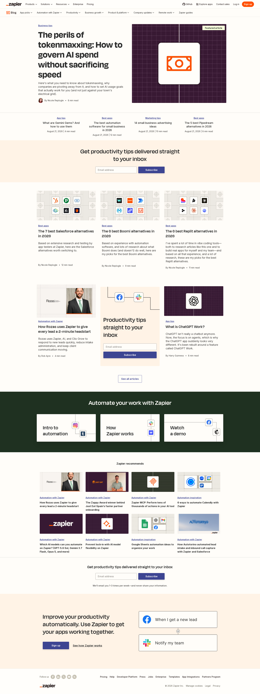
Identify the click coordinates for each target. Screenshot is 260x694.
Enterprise (161, 676)
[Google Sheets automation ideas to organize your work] (153, 525)
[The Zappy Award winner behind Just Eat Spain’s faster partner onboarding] (107, 483)
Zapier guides (186, 12)
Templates (174, 676)
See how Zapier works (87, 645)
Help (112, 676)
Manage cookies (194, 686)
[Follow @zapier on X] (64, 677)
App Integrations (191, 676)
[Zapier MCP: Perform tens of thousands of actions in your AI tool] (153, 483)
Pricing (103, 676)
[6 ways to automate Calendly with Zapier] (198, 483)
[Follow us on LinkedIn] (58, 677)
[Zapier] (14, 4)
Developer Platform (127, 676)
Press (142, 676)
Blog (13, 13)
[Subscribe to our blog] (74, 677)
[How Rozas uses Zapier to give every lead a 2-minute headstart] (61, 483)
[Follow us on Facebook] (53, 677)
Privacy (216, 686)
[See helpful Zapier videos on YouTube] (69, 677)
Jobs (150, 676)
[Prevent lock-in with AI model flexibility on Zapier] (107, 525)
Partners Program (211, 676)
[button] (151, 170)
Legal (207, 686)
